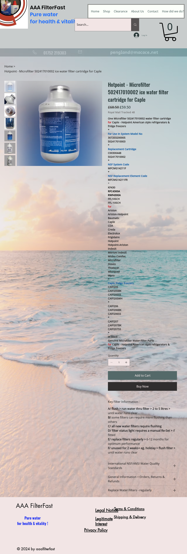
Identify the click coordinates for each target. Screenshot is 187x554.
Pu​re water (32, 518)
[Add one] (126, 362)
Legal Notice (106, 510)
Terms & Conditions (129, 508)
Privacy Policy (96, 529)
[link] (170, 32)
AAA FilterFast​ (34, 506)
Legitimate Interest (104, 521)
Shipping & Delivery (130, 517)
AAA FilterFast (55, 14)
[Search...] (135, 24)
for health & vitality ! (32, 523)
